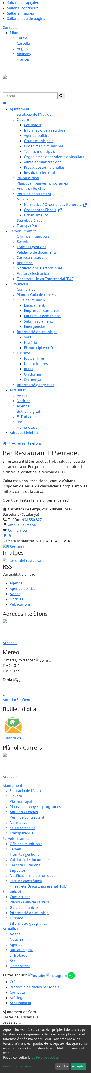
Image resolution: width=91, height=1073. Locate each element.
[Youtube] (37, 975)
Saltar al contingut (22, 8)
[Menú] (5, 103)
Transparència (22, 833)
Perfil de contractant (27, 817)
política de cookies (45, 1057)
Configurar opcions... (18, 1066)
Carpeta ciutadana (25, 865)
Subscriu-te (12, 738)
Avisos (15, 593)
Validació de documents (30, 859)
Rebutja (62, 1066)
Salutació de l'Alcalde (27, 790)
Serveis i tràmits (16, 838)
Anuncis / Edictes (24, 812)
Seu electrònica (22, 827)
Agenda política (23, 588)
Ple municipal (21, 801)
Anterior (10, 699)
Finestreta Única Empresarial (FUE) (38, 886)
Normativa (18, 822)
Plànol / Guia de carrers (29, 902)
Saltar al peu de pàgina (26, 18)
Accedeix (10, 642)
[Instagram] (57, 975)
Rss (12, 960)
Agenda (16, 583)
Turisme (16, 918)
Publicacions (20, 604)
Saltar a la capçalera (23, 2)
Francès (23, 59)
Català (22, 38)
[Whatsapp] (71, 975)
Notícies (16, 599)
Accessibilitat (20, 1002)
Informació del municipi (29, 912)
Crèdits (16, 981)
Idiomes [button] (16, 32)
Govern (16, 796)
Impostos (18, 870)
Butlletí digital (21, 949)
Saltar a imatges (20, 13)
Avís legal (17, 997)
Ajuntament (12, 785)
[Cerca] (61, 96)
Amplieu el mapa (22, 525)
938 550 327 (32, 519)
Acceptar (78, 1066)
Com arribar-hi (20, 530)
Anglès (22, 48)
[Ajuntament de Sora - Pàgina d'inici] (30, 83)
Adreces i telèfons (27, 443)
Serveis (16, 849)
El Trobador (19, 955)
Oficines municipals (26, 843)
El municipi (12, 891)
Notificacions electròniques (32, 875)
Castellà (23, 43)
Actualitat (11, 928)
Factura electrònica (26, 880)
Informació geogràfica (28, 923)
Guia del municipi (24, 907)
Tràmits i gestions (24, 854)
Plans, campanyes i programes (35, 806)
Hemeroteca (20, 965)
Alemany (24, 54)
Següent (23, 699)
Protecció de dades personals (34, 987)
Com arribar (20, 896)
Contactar (11, 27)
